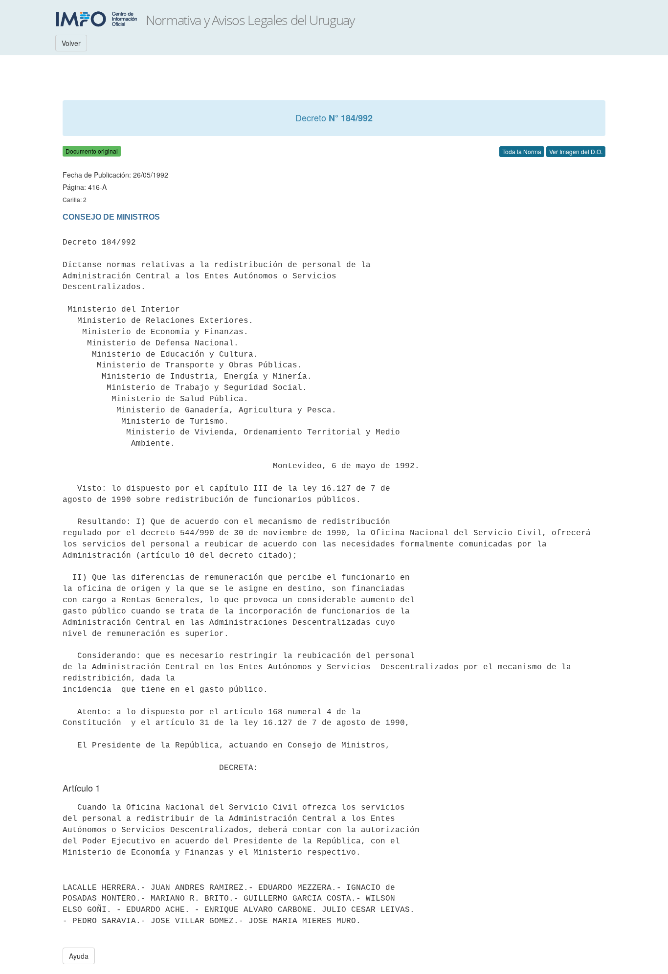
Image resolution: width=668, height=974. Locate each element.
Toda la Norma (521, 151)
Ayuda (79, 956)
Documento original (92, 151)
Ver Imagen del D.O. (575, 151)
